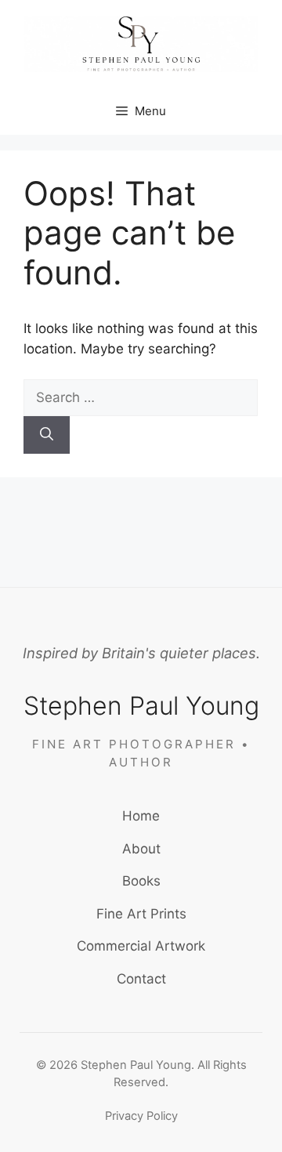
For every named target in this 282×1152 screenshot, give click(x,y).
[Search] (47, 435)
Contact (141, 979)
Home (141, 816)
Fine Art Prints (141, 914)
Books (141, 881)
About (141, 849)
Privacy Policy (141, 1116)
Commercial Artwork (141, 946)
